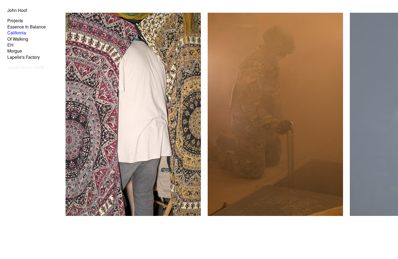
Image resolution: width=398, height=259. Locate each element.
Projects (15, 20)
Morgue (14, 51)
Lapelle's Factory (23, 57)
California (16, 33)
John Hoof (17, 10)
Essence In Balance (26, 27)
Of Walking (17, 39)
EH (10, 45)
